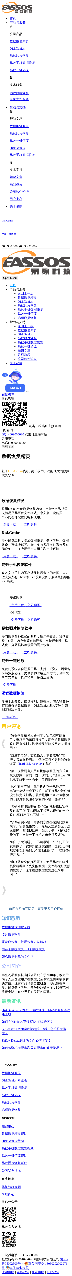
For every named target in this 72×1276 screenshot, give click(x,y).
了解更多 (10, 717)
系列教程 (16, 184)
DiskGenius (17, 48)
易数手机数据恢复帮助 (18, 1148)
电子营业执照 (19, 1268)
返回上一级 (26, 293)
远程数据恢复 (27, 318)
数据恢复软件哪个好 (16, 927)
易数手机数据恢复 (22, 63)
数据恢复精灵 (19, 41)
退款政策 (53, 1272)
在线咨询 (8, 394)
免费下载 (10, 524)
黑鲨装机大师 (11, 1187)
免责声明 (38, 1272)
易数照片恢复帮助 (14, 1163)
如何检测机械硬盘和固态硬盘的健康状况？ (32, 1048)
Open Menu (10, 277)
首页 (13, 18)
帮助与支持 (18, 107)
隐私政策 (23, 1272)
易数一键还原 (19, 70)
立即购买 (30, 524)
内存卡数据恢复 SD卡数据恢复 (23, 949)
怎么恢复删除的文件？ (18, 956)
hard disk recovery (31, 763)
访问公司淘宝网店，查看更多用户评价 (36, 908)
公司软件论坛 (19, 191)
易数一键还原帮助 (14, 1155)
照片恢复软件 (11, 934)
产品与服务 (18, 22)
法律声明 (8, 1272)
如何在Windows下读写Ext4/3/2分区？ (27, 1021)
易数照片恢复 (19, 55)
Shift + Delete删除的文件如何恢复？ (26, 1040)
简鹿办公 (8, 1194)
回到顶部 (8, 447)
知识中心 (8, 1126)
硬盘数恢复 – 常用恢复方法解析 (24, 942)
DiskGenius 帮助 (13, 1141)
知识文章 (16, 177)
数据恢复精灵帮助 (14, 1133)
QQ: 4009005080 (13, 434)
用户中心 (16, 199)
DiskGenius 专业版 (14, 1080)
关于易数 (16, 206)
